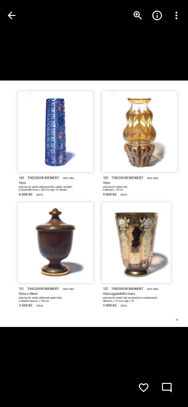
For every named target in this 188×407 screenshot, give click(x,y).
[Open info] (157, 15)
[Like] (143, 387)
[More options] (176, 15)
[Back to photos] (11, 15)
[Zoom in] (138, 15)
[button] (26, 203)
